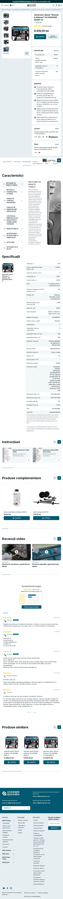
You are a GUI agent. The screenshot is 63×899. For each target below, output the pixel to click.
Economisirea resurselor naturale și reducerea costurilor (39, 879)
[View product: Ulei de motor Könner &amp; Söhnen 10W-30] (17, 498)
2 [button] (30, 712)
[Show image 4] (6, 35)
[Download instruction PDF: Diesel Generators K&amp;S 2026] (28, 460)
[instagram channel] (11, 888)
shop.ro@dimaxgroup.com (41, 796)
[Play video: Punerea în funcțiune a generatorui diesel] (16, 552)
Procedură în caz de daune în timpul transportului (38, 873)
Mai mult (56, 50)
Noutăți (20, 830)
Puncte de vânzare (38, 868)
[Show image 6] (6, 49)
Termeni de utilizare (42, 892)
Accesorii (5, 847)
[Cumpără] (59, 160)
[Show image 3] (6, 29)
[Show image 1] (6, 16)
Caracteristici (7, 161)
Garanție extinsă (37, 828)
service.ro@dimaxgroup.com (11, 803)
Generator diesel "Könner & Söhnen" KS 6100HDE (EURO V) (11, 753)
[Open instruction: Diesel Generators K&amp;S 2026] (7, 455)
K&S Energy (8, 9)
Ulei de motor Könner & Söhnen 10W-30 (15, 512)
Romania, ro (7, 808)
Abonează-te (54, 828)
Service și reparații (38, 823)
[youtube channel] (4, 888)
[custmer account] (56, 5)
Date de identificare (38, 884)
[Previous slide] (12, 33)
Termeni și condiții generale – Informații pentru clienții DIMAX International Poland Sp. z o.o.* (39, 842)
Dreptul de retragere (39, 865)
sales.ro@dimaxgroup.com (41, 803)
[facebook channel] (7, 888)
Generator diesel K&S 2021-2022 (50, 451)
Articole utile (21, 823)
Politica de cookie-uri (30, 892)
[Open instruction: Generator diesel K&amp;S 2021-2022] (37, 455)
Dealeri (20, 832)
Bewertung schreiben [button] (31, 607)
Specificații (17, 161)
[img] (7, 617)
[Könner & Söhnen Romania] (31, 5)
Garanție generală (38, 825)
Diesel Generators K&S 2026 (21, 451)
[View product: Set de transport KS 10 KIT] (46, 498)
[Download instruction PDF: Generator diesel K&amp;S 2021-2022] (58, 460)
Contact (35, 820)
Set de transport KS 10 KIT (41, 512)
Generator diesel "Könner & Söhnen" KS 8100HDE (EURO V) (31, 753)
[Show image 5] (6, 42)
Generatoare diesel (25, 9)
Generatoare (15, 9)
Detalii (57, 128)
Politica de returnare (38, 830)
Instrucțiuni (27, 161)
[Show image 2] (6, 22)
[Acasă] (3, 9)
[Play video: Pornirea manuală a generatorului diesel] (46, 552)
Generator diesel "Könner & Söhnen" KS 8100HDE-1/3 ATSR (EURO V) (50, 753)
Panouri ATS (6, 844)
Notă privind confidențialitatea (32, 896)
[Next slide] (28, 33)
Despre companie (23, 820)
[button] (20, 33)
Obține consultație (53, 36)
